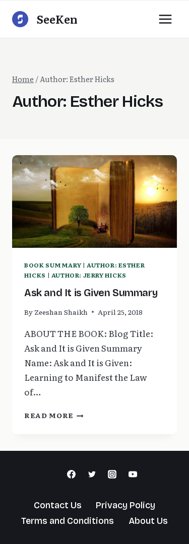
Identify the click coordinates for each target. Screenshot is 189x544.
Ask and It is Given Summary (90, 293)
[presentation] (94, 201)
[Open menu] (165, 19)
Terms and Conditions (67, 520)
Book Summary (52, 264)
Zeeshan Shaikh (61, 312)
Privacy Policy (125, 505)
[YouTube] (133, 474)
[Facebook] (71, 474)
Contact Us (58, 505)
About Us (148, 520)
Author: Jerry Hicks (89, 275)
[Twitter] (91, 474)
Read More (54, 415)
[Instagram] (112, 474)
